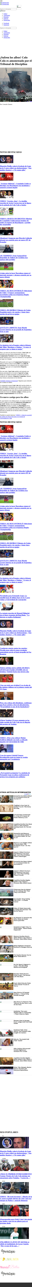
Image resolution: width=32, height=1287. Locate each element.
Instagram (6, 25)
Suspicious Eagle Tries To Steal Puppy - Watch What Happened (23, 928)
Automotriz (7, 15)
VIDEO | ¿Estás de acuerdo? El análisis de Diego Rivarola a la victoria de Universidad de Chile (16, 416)
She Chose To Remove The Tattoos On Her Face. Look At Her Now (23, 1003)
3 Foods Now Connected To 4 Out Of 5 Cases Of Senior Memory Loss (22, 816)
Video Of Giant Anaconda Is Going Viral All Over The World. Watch (22, 909)
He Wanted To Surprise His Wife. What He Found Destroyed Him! (23, 919)
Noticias (6, 18)
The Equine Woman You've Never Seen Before (22, 955)
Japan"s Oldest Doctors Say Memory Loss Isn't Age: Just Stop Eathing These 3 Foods (22, 873)
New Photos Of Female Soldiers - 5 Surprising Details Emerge (21, 994)
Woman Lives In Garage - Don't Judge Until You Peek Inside (23, 1022)
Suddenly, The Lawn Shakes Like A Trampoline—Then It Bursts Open (22, 1012)
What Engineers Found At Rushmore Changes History (23, 946)
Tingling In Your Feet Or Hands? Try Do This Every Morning (22, 807)
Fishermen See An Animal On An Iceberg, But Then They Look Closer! (22, 891)
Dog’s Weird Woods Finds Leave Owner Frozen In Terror (22, 984)
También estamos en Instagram (9, 381)
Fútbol (5, 14)
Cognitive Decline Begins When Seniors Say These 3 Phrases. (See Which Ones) (23, 1059)
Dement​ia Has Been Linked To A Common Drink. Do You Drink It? (23, 863)
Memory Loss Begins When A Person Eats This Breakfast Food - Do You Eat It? (23, 845)
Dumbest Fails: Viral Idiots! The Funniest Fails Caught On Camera (22, 1031)
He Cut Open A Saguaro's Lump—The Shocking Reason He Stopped (22, 966)
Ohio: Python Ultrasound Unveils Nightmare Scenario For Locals (22, 1050)
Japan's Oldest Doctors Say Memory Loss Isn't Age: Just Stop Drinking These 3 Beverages (22, 854)
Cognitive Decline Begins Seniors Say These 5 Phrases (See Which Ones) (22, 881)
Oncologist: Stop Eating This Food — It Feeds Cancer (22, 900)
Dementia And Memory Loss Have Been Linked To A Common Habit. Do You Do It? (22, 836)
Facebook (6, 23)
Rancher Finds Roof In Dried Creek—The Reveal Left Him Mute (22, 975)
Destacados (7, 20)
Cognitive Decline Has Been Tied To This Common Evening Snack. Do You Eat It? (23, 826)
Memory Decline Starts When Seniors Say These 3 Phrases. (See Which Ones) (23, 938)
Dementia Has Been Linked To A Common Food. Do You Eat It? (23, 797)
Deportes (6, 17)
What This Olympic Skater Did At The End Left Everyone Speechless (22, 1069)
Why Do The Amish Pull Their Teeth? (21, 1039)
